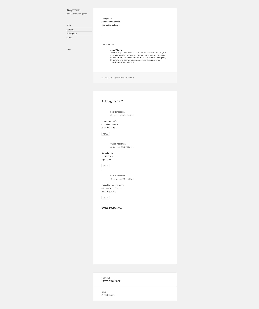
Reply (105, 134)
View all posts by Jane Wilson (121, 62)
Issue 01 (131, 77)
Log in (69, 49)
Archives (70, 29)
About (69, 25)
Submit (69, 38)
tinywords (73, 10)
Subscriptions (72, 33)
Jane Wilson (119, 77)
